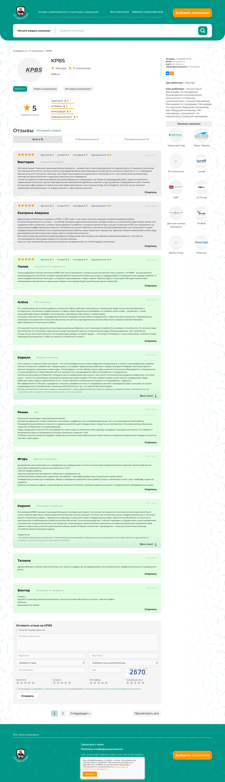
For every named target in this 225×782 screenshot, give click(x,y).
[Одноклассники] (172, 73)
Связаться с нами (92, 744)
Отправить (27, 696)
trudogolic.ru (20, 51)
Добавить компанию (192, 13)
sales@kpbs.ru (178, 61)
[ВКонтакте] (167, 73)
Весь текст (147, 395)
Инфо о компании (45, 88)
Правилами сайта (94, 689)
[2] (21, 682)
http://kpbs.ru (177, 64)
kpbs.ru (55, 74)
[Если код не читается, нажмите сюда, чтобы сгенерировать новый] (137, 671)
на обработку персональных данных (49, 689)
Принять (90, 774)
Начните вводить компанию (34, 30)
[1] (17, 682)
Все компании (119, 11)
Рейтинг (20, 88)
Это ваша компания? (78, 88)
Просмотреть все (147, 713)
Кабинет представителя (147, 11)
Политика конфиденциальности (102, 749)
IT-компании (36, 51)
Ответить (151, 192)
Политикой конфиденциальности (123, 689)
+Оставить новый (48, 130)
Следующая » (80, 713)
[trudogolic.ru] (20, 12)
